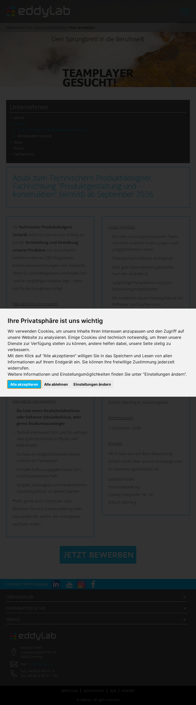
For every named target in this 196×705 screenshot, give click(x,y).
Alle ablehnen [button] (56, 384)
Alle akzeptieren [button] (24, 384)
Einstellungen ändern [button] (92, 384)
